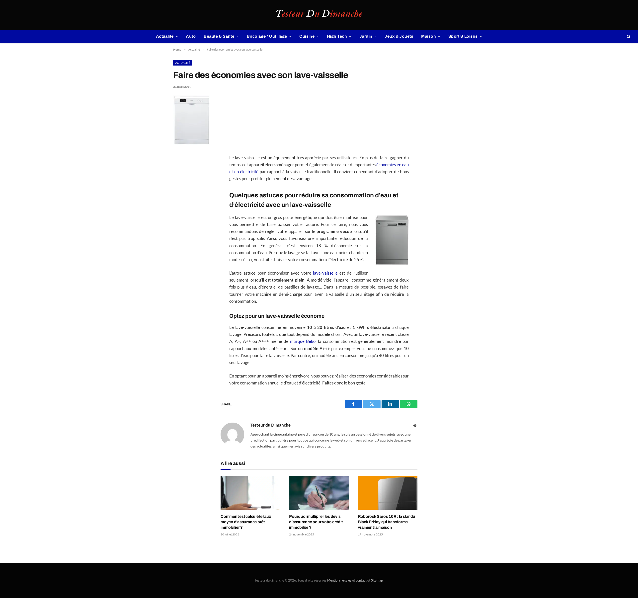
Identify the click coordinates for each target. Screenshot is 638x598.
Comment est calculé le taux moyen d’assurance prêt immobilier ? (246, 521)
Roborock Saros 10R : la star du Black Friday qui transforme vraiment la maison (386, 521)
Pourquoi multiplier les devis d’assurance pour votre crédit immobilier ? (315, 521)
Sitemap (377, 580)
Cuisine (307, 36)
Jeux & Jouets (399, 36)
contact (361, 580)
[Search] (628, 36)
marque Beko (303, 341)
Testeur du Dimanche (270, 425)
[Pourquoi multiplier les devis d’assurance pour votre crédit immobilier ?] (319, 493)
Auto (191, 36)
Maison (428, 36)
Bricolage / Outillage (267, 36)
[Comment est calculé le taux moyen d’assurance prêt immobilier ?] (250, 493)
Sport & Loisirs (463, 36)
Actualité (165, 36)
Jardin (365, 36)
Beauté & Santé (219, 36)
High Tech (337, 36)
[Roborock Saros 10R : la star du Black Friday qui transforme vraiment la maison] (387, 493)
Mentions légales (339, 580)
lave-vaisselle (325, 273)
